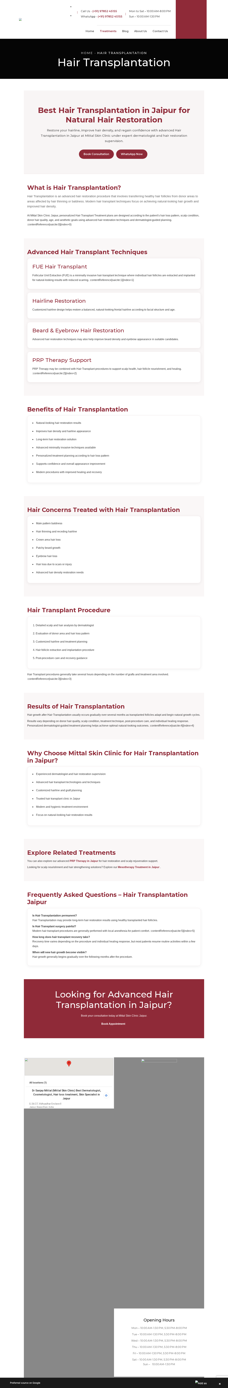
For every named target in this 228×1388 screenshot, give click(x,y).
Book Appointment (113, 1023)
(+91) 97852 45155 (104, 11)
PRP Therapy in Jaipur (84, 861)
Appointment (191, 19)
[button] (114, 1383)
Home (87, 53)
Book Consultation (96, 154)
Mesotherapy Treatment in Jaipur (139, 867)
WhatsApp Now (132, 154)
